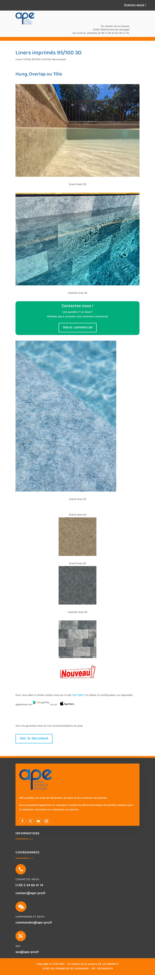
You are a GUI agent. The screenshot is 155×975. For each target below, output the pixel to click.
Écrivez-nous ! (135, 5)
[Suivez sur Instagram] (46, 821)
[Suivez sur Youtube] (38, 821)
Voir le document (34, 738)
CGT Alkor (78, 695)
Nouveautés (59, 59)
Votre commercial (77, 327)
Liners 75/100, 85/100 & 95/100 (33, 59)
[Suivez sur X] (30, 821)
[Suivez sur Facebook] (22, 821)
